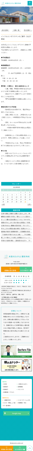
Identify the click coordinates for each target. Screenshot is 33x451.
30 (25, 202)
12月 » (29, 204)
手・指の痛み (7, 405)
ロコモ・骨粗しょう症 (9, 403)
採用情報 (20, 387)
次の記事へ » (28, 30)
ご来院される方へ (22, 384)
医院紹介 (5, 387)
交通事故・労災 (22, 403)
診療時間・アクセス (8, 392)
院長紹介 (5, 389)
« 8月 (3, 204)
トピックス (21, 389)
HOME (5, 384)
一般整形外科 (7, 400)
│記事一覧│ (16, 30)
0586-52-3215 (10, 270)
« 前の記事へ (5, 30)
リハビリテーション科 (24, 400)
